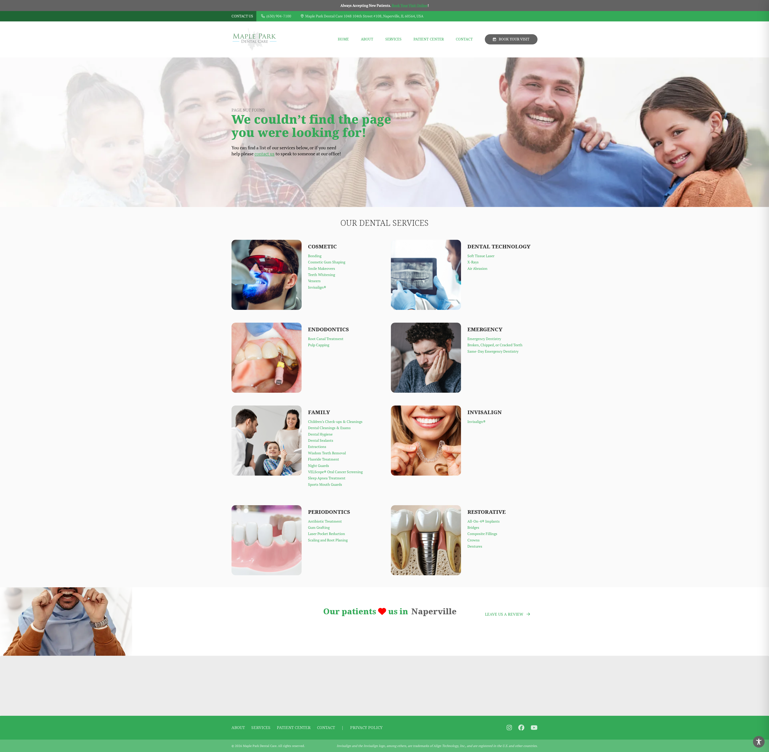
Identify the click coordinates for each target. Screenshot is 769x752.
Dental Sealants (320, 440)
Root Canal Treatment (325, 338)
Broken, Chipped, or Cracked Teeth (494, 345)
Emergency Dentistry (484, 338)
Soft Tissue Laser (480, 256)
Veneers (314, 281)
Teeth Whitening (321, 274)
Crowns (473, 540)
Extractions (317, 446)
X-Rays (473, 262)
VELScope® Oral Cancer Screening (335, 472)
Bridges (473, 527)
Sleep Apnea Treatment (326, 478)
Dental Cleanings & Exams (329, 428)
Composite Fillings (482, 533)
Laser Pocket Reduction (326, 533)
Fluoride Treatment (323, 459)
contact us (265, 154)
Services (393, 39)
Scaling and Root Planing (328, 540)
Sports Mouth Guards (325, 484)
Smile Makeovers (321, 268)
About (367, 39)
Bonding (314, 256)
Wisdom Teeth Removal (327, 453)
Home (343, 39)
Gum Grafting (319, 527)
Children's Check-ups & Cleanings (335, 421)
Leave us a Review (504, 614)
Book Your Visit (514, 39)
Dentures (474, 546)
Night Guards (318, 465)
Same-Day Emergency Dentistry (492, 351)
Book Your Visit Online (410, 5)
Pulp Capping (318, 345)
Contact (464, 39)
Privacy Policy (366, 728)
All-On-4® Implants (483, 521)
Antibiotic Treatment (325, 521)
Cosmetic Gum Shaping (326, 262)
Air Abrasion (477, 268)
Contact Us (242, 16)
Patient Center (429, 39)
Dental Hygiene (320, 434)
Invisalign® (317, 287)
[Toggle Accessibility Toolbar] (759, 742)
